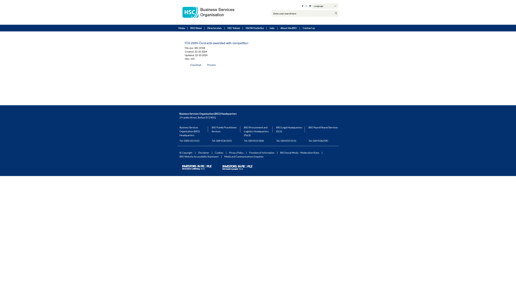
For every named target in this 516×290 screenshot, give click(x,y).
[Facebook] (302, 6)
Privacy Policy (236, 152)
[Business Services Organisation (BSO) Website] (211, 12)
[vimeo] (310, 6)
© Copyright (185, 152)
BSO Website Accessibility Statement (199, 156)
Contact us (309, 28)
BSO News (196, 28)
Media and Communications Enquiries (244, 156)
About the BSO (288, 28)
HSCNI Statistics (255, 28)
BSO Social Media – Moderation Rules (299, 152)
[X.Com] (306, 6)
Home (181, 28)
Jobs (272, 28)
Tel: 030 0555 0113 (286, 140)
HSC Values (233, 28)
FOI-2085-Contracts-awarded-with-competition (216, 43)
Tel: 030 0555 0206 (254, 140)
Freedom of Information (261, 152)
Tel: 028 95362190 (318, 140)
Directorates (214, 28)
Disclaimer (203, 152)
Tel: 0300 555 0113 (189, 140)
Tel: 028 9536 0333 (222, 140)
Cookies (219, 152)
